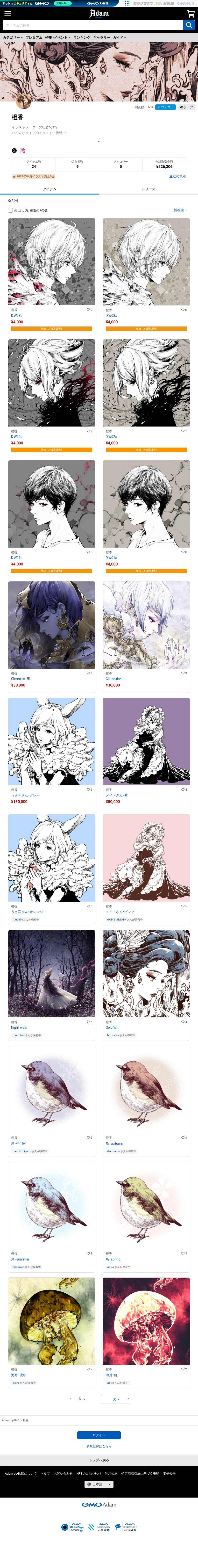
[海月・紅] (146, 1333)
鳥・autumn (114, 1143)
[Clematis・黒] (51, 637)
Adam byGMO (11, 1420)
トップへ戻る (99, 1460)
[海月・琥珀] (51, 1333)
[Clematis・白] (146, 637)
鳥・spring (113, 1259)
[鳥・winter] (51, 1101)
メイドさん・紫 (117, 795)
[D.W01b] (51, 518)
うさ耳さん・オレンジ (27, 912)
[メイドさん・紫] (146, 753)
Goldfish (112, 1027)
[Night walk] (51, 985)
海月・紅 (112, 1375)
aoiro (110, 1267)
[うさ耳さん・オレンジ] (51, 869)
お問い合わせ (63, 1473)
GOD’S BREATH (116, 919)
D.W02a (111, 437)
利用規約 (111, 1473)
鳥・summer (20, 1259)
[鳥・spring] (146, 1217)
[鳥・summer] (51, 1217)
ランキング (81, 37)
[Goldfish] (146, 985)
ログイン (99, 1435)
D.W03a (111, 316)
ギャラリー (101, 37)
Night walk (19, 1027)
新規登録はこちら (99, 1446)
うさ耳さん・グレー (25, 795)
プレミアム (34, 37)
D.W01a (111, 558)
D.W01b (16, 558)
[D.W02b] (51, 397)
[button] (82, 1399)
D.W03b (16, 316)
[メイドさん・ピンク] (146, 869)
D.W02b (16, 437)
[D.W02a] (146, 397)
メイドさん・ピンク (120, 912)
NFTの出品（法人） (89, 1473)
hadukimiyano (22, 1151)
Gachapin (113, 1151)
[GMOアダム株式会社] (99, 1504)
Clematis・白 (115, 679)
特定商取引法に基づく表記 (140, 1473)
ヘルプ (45, 1473)
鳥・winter (18, 1143)
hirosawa (113, 1035)
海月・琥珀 (18, 1375)
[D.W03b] (51, 276)
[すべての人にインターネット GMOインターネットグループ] (164, 3)
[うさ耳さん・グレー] (51, 753)
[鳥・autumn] (146, 1101)
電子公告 (169, 1473)
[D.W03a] (146, 276)
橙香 (14, 310)
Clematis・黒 (20, 679)
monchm (19, 1035)
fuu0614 (18, 919)
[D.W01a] (146, 518)
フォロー (167, 107)
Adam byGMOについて (21, 1473)
